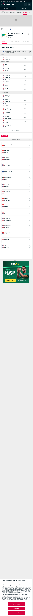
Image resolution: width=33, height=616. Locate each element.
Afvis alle (16, 608)
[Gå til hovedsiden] (9, 4)
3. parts (21, 592)
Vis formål (16, 613)
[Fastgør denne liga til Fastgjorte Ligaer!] (28, 34)
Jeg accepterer (16, 604)
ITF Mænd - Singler (17, 29)
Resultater (26, 41)
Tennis (5, 29)
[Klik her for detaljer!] (16, 58)
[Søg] (25, 4)
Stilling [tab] (4, 135)
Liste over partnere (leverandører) (10, 601)
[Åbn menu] (29, 4)
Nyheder (17, 41)
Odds (11, 41)
